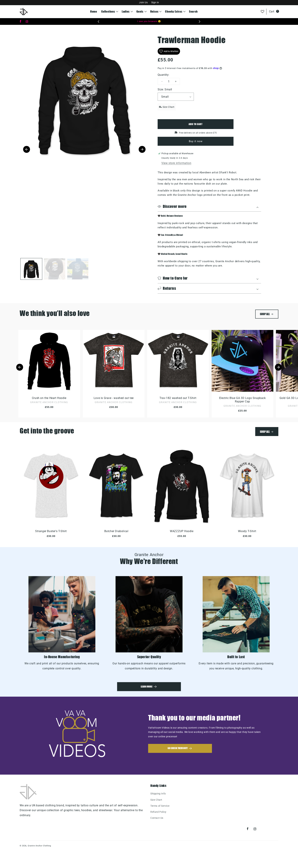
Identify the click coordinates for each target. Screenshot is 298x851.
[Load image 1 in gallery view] (31, 269)
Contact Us (156, 818)
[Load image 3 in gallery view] (78, 269)
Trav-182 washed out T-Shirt (178, 397)
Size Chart (156, 799)
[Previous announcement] (98, 21)
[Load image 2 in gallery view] (54, 269)
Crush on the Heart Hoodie (49, 397)
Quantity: (163, 74)
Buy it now (195, 141)
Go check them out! (178, 748)
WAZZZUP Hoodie (181, 531)
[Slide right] (278, 367)
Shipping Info (158, 793)
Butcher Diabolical (116, 531)
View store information (176, 163)
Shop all (265, 314)
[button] (109, 12)
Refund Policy (158, 811)
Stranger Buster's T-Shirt (51, 531)
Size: (165, 89)
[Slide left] (19, 367)
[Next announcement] (199, 21)
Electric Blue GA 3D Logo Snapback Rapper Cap (242, 399)
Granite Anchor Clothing (39, 846)
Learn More (146, 686)
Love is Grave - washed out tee (113, 397)
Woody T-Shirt (247, 531)
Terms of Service (160, 805)
